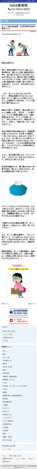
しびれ (5, 383)
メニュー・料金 (7, 334)
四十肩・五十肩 (7, 367)
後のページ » (32, 304)
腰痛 (4, 354)
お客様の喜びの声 (8, 337)
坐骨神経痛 (6, 373)
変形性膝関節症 (7, 402)
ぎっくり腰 (6, 357)
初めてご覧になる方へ (9, 331)
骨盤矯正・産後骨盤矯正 (10, 376)
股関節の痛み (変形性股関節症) (12, 395)
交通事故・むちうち (9, 379)
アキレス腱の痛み (8, 421)
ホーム (4, 456)
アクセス (5, 341)
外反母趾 (5, 430)
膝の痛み (5, 399)
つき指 (5, 389)
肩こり (5, 351)
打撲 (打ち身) (7, 440)
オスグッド (6, 408)
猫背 (4, 370)
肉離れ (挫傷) (7, 437)
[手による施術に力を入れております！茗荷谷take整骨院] (18, 6)
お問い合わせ (6, 461)
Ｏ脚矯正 (5, 405)
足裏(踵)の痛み (7, 424)
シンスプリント (7, 418)
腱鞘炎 (5, 392)
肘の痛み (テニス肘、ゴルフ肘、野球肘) (15, 386)
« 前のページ (5, 304)
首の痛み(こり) (7, 360)
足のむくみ (6, 411)
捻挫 (4, 434)
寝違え (5, 364)
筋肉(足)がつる (7, 414)
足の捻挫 (5, 427)
